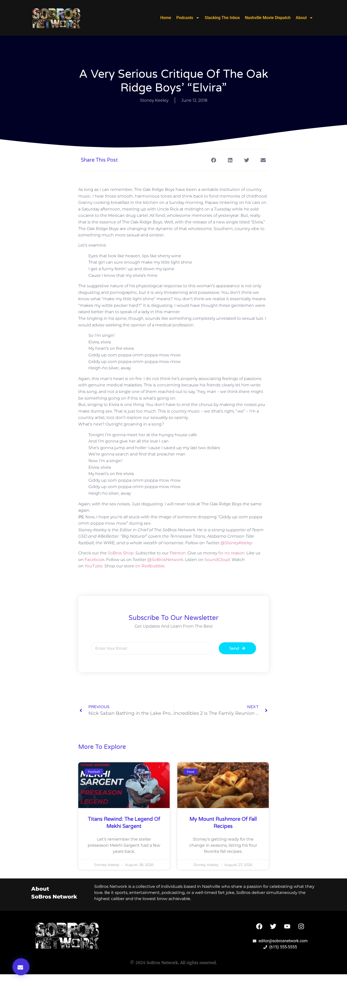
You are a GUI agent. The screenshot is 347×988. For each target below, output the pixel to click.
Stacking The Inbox (222, 17)
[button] (20, 966)
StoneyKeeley (236, 542)
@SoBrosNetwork (165, 559)
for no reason (231, 553)
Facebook (94, 559)
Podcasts (184, 17)
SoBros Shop (121, 553)
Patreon (178, 553)
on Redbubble (150, 566)
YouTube (94, 566)
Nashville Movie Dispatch (268, 17)
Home (165, 17)
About (301, 17)
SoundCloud (217, 559)
